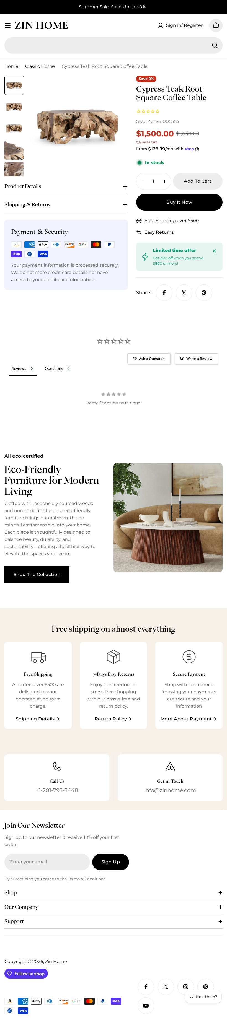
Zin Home (41, 25)
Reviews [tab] (18, 368)
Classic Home (40, 66)
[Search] (214, 45)
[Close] (214, 251)
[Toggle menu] (7, 25)
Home (11, 66)
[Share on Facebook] (164, 292)
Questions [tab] (54, 368)
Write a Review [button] (199, 358)
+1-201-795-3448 (57, 790)
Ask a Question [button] (152, 358)
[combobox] (113, 45)
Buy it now (179, 202)
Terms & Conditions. (87, 878)
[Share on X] (184, 292)
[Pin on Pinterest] (204, 292)
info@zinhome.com (170, 790)
